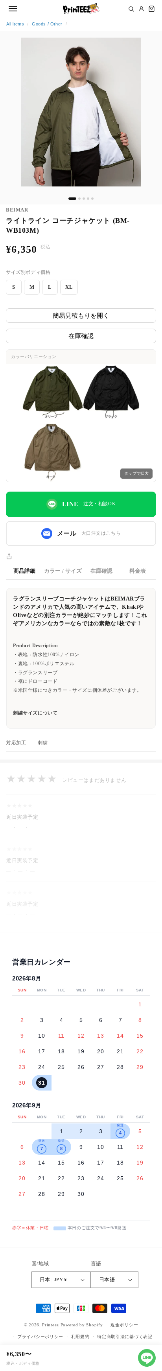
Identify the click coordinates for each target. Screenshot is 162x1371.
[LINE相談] (147, 1358)
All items (15, 24)
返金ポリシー (124, 1324)
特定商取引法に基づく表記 (124, 1336)
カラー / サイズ (63, 571)
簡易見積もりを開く (81, 315)
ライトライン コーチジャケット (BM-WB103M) (68, 225)
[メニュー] (13, 9)
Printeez (50, 1324)
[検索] (131, 8)
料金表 (137, 571)
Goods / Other (47, 24)
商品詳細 (24, 571)
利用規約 (80, 1336)
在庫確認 (81, 336)
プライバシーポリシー (40, 1336)
